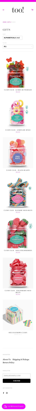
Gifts (9, 22)
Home (4, 22)
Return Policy (8, 363)
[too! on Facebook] (3, 393)
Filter (4, 43)
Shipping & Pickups (20, 360)
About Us (7, 360)
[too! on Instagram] (7, 393)
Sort (4, 34)
